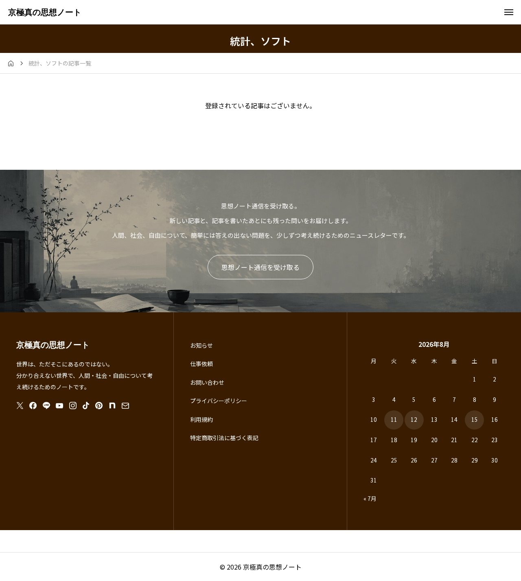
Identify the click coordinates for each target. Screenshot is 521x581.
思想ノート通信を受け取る (260, 267)
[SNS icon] (20, 405)
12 (414, 419)
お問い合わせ (207, 382)
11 (394, 419)
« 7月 (370, 498)
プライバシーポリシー (218, 401)
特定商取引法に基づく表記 (224, 438)
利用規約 (201, 419)
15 (474, 419)
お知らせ (201, 345)
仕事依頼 (201, 364)
